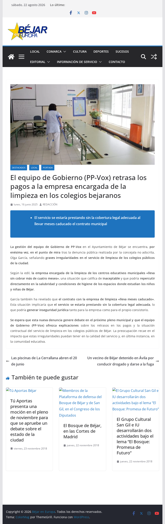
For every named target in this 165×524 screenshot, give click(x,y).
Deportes (101, 51)
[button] (63, 52)
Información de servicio (77, 62)
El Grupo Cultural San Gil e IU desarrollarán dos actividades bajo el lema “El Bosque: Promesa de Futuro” (135, 436)
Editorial (37, 62)
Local (35, 51)
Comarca (54, 51)
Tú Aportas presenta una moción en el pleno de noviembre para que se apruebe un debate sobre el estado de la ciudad (29, 420)
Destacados (18, 167)
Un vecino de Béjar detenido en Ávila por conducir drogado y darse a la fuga (120, 361)
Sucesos (122, 51)
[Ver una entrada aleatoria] (154, 57)
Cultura (80, 51)
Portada (48, 167)
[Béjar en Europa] (11, 57)
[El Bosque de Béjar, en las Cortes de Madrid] (82, 390)
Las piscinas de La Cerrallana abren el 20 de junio (44, 361)
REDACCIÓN (50, 204)
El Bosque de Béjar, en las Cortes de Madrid (82, 431)
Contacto (117, 62)
